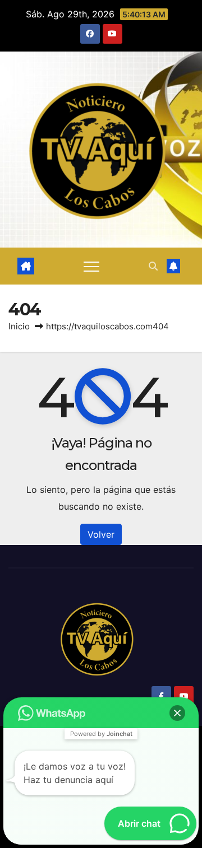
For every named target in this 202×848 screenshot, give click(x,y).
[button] (153, 266)
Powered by (101, 734)
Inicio (19, 326)
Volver (101, 534)
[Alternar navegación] (91, 266)
